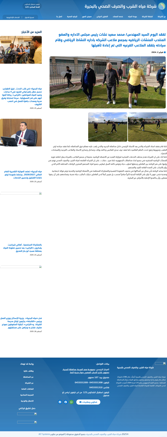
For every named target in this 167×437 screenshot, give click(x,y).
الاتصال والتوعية (27, 401)
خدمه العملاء (118, 16)
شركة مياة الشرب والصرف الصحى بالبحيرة (104, 434)
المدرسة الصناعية (27, 395)
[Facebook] (66, 402)
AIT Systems (44, 434)
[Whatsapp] (71, 402)
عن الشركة (162, 16)
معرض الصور (87, 16)
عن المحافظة (28, 377)
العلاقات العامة (27, 389)
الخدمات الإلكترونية (13, 17)
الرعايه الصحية (72, 16)
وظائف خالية (29, 371)
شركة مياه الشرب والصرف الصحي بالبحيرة (121, 6)
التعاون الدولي (102, 16)
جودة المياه (132, 16)
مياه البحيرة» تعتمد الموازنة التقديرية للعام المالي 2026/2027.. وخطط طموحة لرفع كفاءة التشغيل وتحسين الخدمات (23, 174)
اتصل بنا (59, 16)
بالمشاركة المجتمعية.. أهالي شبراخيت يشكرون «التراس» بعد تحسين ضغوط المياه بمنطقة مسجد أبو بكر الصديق (22, 247)
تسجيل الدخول (29, 17)
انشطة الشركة (147, 16)
